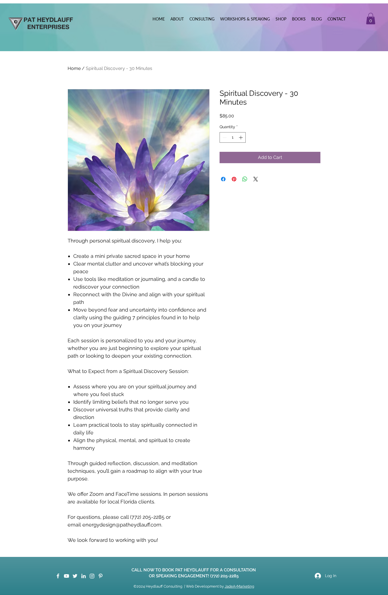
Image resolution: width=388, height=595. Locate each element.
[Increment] (241, 137)
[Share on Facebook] (223, 179)
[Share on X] (255, 179)
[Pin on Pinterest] (234, 179)
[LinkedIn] (83, 576)
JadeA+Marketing (239, 586)
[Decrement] (224, 137)
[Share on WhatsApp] (244, 179)
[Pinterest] (100, 576)
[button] (371, 18)
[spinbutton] (233, 137)
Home (74, 68)
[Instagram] (92, 576)
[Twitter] (75, 576)
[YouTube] (66, 576)
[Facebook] (58, 576)
